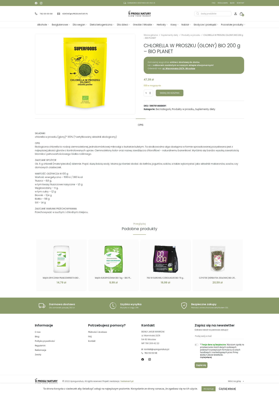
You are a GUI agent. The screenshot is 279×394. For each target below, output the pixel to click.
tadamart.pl (127, 381)
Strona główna (151, 35)
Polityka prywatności (45, 341)
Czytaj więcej (227, 388)
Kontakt (240, 3)
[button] (222, 357)
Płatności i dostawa (97, 332)
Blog (232, 3)
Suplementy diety (169, 35)
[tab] (140, 123)
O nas (38, 332)
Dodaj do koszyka (169, 92)
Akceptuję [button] (208, 388)
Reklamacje (40, 350)
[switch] (196, 345)
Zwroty (38, 354)
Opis (140, 125)
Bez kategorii (163, 109)
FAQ (213, 3)
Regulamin (223, 3)
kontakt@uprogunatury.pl (156, 349)
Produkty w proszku (190, 35)
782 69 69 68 (150, 353)
